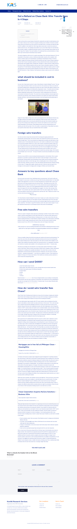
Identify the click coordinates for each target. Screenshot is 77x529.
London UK (41, 505)
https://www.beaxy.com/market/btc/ (30, 282)
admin (19, 24)
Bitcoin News (38, 24)
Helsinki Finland (42, 507)
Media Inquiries (58, 507)
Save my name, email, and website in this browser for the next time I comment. (35, 486)
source (37, 353)
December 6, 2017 (43, 233)
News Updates (59, 505)
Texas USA (41, 504)
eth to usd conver (28, 278)
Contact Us (58, 504)
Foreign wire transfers (25, 37)
